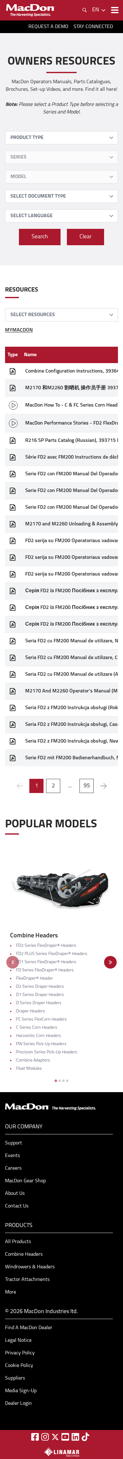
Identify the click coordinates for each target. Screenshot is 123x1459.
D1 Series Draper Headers (40, 995)
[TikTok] (85, 1437)
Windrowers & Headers (30, 1267)
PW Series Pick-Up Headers (41, 1044)
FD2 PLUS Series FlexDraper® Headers (51, 954)
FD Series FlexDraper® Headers (45, 970)
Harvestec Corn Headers (38, 1035)
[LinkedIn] (75, 1437)
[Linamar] (61, 1451)
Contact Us (16, 1206)
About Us (15, 1193)
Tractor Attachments (27, 1279)
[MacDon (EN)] (30, 10)
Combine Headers (24, 1254)
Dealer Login (18, 1403)
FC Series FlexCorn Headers (41, 1019)
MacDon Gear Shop (25, 1181)
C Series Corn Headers (36, 1027)
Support (13, 1143)
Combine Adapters (33, 1060)
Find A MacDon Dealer (28, 1327)
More (10, 1292)
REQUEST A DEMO (48, 26)
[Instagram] (45, 1437)
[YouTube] (65, 1437)
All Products (18, 1241)
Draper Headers (30, 1011)
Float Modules (29, 1068)
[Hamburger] (114, 10)
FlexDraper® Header (34, 978)
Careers (13, 1168)
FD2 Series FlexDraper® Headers (46, 945)
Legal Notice (18, 1340)
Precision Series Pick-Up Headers (46, 1052)
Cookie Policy (19, 1365)
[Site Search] (84, 10)
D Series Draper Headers (39, 1003)
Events (12, 1155)
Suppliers (15, 1378)
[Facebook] (35, 1437)
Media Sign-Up (21, 1390)
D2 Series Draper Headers (40, 986)
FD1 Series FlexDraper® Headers (46, 962)
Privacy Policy (20, 1353)
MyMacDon (19, 330)
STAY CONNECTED (93, 26)
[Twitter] (55, 1437)
